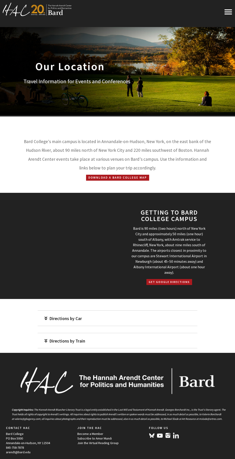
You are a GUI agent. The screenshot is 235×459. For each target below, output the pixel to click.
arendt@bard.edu (18, 452)
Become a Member (90, 434)
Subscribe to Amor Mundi (94, 438)
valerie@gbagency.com (27, 418)
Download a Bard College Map (117, 178)
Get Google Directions (169, 282)
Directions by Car (65, 318)
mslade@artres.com (210, 418)
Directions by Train (66, 341)
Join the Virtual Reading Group (98, 443)
